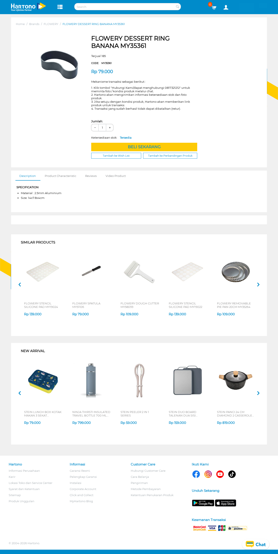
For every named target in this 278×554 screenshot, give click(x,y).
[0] (215, 6)
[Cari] (177, 7)
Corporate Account (83, 489)
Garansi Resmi (80, 470)
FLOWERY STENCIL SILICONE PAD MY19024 (41, 305)
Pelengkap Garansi (83, 476)
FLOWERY (51, 24)
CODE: (101, 63)
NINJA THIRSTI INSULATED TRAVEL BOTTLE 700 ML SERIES (91, 413)
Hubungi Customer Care (148, 470)
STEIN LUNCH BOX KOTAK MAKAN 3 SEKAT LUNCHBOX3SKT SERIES (42, 413)
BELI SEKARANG (144, 146)
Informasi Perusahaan (24, 470)
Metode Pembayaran (146, 489)
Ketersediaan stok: (111, 137)
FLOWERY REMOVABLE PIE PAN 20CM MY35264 (234, 305)
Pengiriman (139, 483)
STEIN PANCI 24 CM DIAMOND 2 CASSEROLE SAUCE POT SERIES (234, 413)
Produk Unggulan (21, 501)
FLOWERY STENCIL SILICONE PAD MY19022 (185, 305)
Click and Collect (81, 495)
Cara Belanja (140, 476)
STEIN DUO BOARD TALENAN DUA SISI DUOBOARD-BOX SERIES (187, 413)
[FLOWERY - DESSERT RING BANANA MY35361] (59, 63)
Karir (12, 476)
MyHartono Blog (81, 501)
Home (20, 24)
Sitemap (15, 495)
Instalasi (75, 483)
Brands (34, 24)
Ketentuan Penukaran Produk (152, 495)
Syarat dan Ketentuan (24, 489)
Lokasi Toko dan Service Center (30, 483)
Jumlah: (97, 121)
